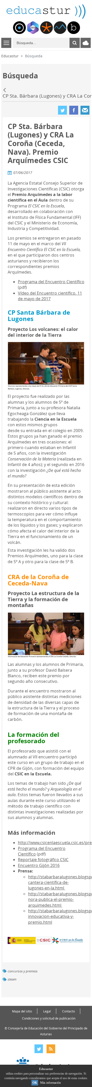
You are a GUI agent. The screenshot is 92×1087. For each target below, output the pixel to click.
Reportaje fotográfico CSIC (43, 859)
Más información (50, 1082)
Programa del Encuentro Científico (51, 281)
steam (12, 979)
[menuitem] (19, 27)
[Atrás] (5, 90)
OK (34, 1082)
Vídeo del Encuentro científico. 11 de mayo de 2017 (50, 295)
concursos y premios (23, 971)
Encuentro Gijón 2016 (39, 865)
